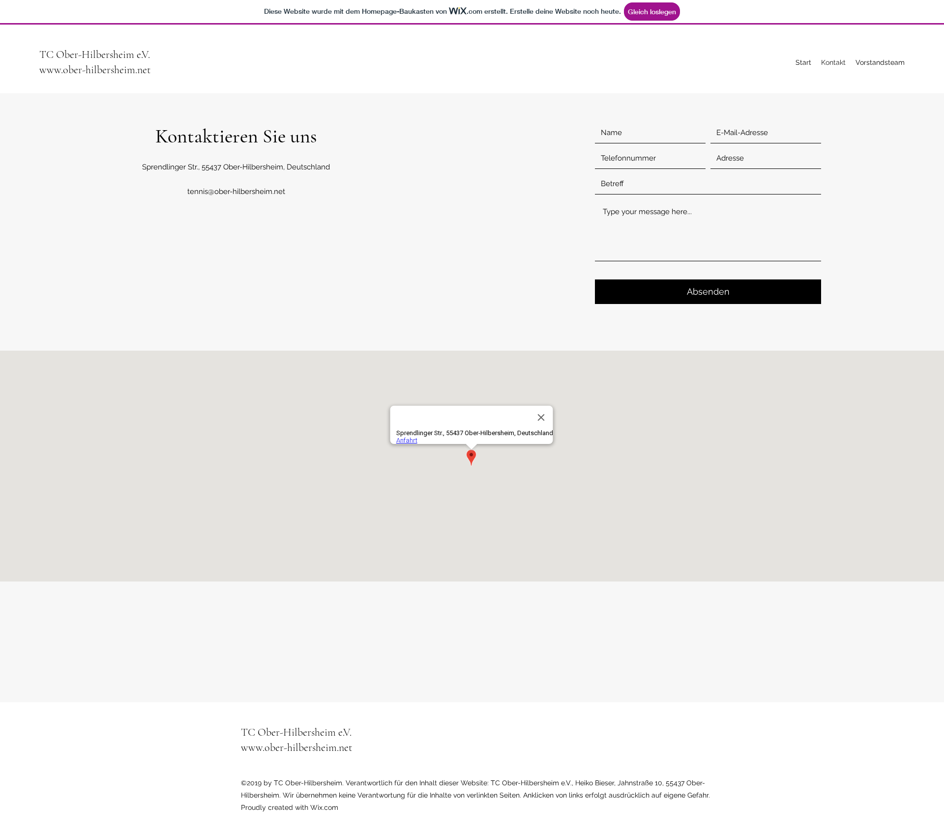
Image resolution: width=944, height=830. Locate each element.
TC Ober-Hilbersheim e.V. (94, 54)
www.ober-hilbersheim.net (94, 69)
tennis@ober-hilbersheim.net (236, 191)
